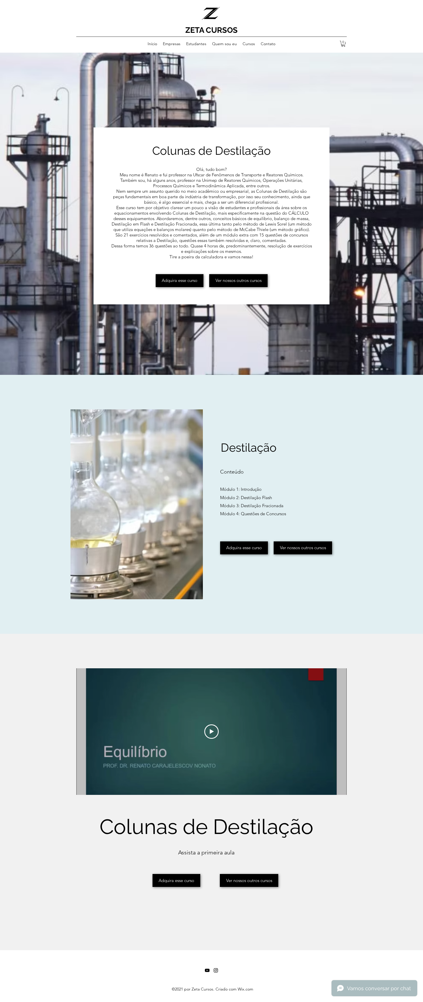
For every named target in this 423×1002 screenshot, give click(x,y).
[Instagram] (216, 970)
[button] (343, 44)
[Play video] (211, 731)
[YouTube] (207, 970)
